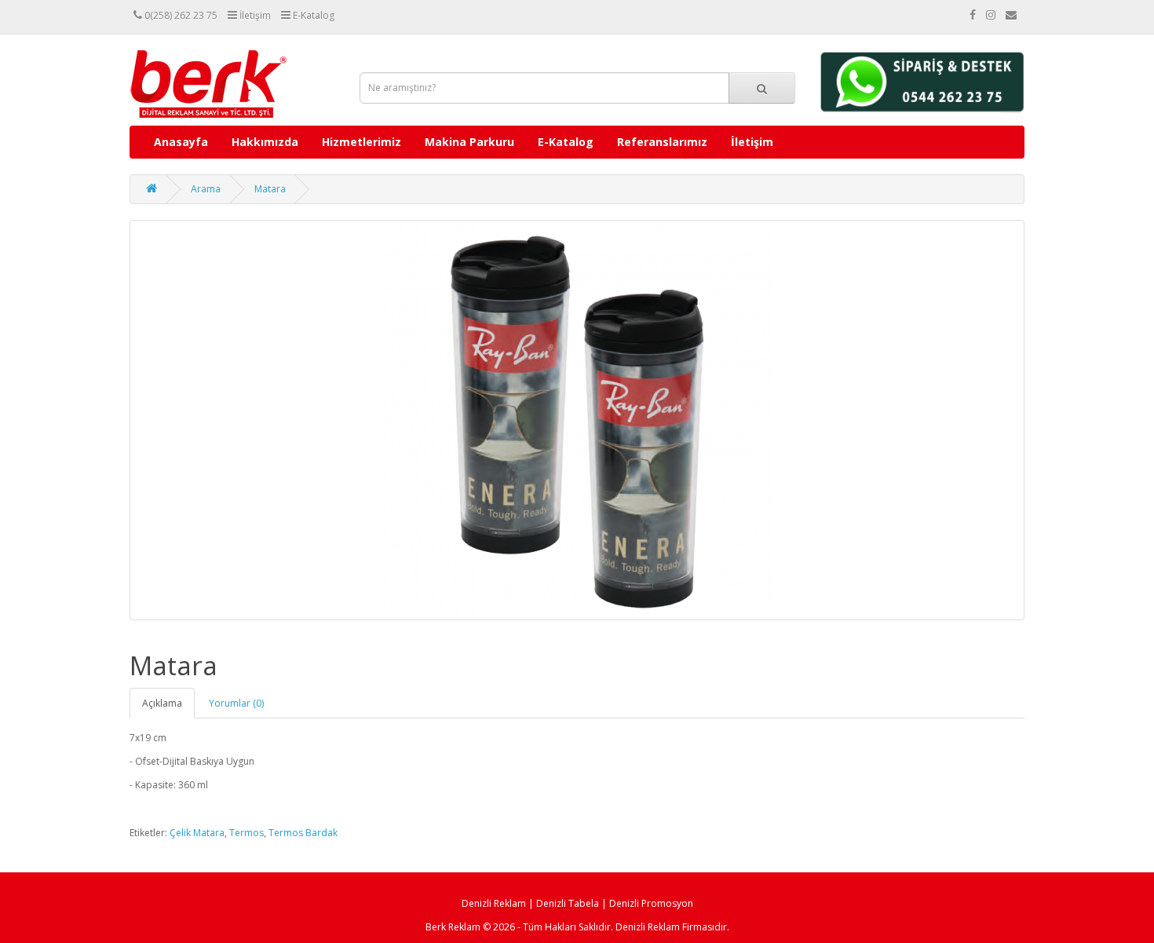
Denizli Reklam (494, 903)
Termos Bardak (303, 832)
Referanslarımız (662, 141)
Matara (270, 189)
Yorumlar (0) (236, 703)
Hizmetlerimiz (361, 141)
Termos (246, 832)
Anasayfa (181, 141)
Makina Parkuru (469, 141)
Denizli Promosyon (651, 903)
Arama (206, 189)
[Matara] (577, 420)
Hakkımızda (265, 141)
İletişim (752, 141)
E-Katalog (565, 141)
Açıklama (162, 703)
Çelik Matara (197, 832)
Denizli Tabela (567, 903)
